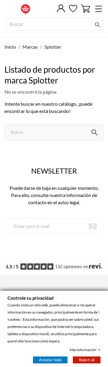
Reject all (86, 359)
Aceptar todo (50, 359)
